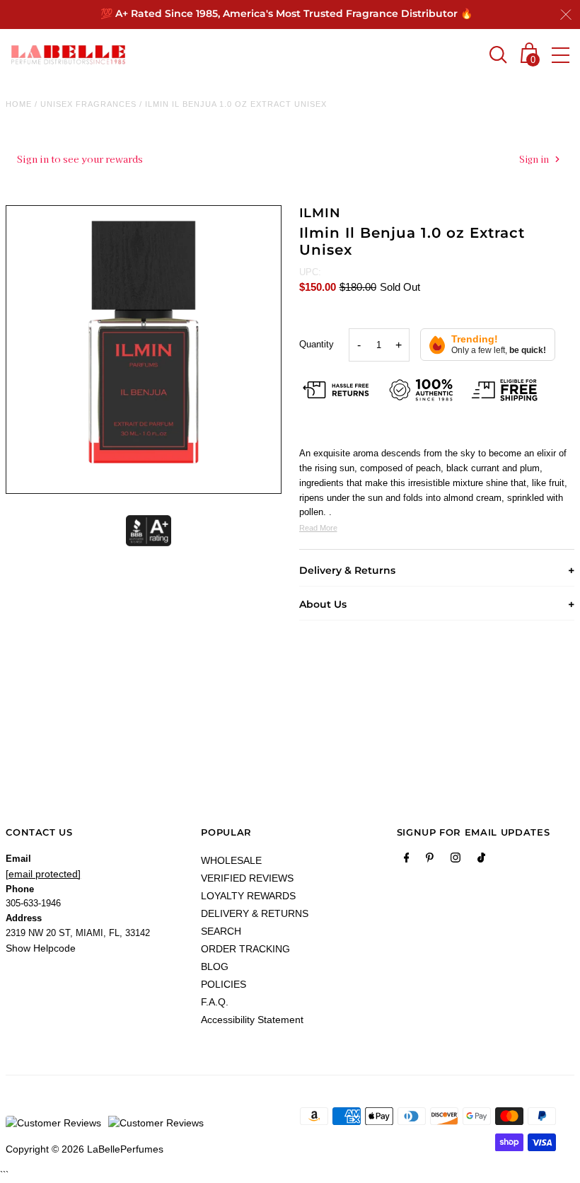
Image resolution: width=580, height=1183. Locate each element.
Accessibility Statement (252, 1019)
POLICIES (223, 984)
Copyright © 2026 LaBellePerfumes (84, 1149)
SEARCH (221, 931)
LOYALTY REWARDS (248, 895)
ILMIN (320, 213)
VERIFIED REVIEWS (247, 878)
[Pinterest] (430, 860)
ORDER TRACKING (245, 948)
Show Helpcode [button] (41, 948)
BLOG (214, 966)
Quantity (316, 344)
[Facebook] (407, 860)
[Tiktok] (481, 860)
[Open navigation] (560, 55)
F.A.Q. (214, 1002)
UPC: (310, 272)
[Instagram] (455, 860)
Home (19, 104)
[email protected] (43, 873)
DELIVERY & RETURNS (254, 913)
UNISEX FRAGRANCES (88, 104)
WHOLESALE (231, 860)
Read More (318, 528)
